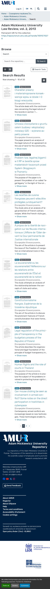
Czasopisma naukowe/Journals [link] (20, 13)
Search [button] (42, 61)
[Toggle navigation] (45, 9)
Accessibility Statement (14, 512)
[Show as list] (5, 69)
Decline (15, 585)
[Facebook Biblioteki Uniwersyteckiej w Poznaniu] (4, 479)
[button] (8, 3)
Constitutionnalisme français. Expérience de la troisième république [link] (28, 304)
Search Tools (40, 69)
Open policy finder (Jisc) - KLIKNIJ (17, 531)
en (27, 9)
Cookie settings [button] (10, 515)
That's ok (6, 585)
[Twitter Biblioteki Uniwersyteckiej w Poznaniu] (11, 479)
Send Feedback (13, 485)
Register (7, 501)
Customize (25, 585)
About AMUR (8, 498)
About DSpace (9, 504)
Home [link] (3, 13)
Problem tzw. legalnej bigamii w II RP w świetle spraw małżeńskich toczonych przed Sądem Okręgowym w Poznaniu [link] (30, 164)
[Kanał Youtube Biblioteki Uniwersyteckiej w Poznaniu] (7, 479)
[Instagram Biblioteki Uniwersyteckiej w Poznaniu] (14, 479)
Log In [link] (19, 9)
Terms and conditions (13, 509)
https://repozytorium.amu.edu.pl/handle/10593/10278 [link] (24, 37)
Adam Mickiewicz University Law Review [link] (15, 16)
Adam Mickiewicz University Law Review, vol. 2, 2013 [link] (15, 19)
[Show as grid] (10, 69)
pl (31, 9)
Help (5, 506)
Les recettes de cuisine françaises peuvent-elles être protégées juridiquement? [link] (30, 198)
